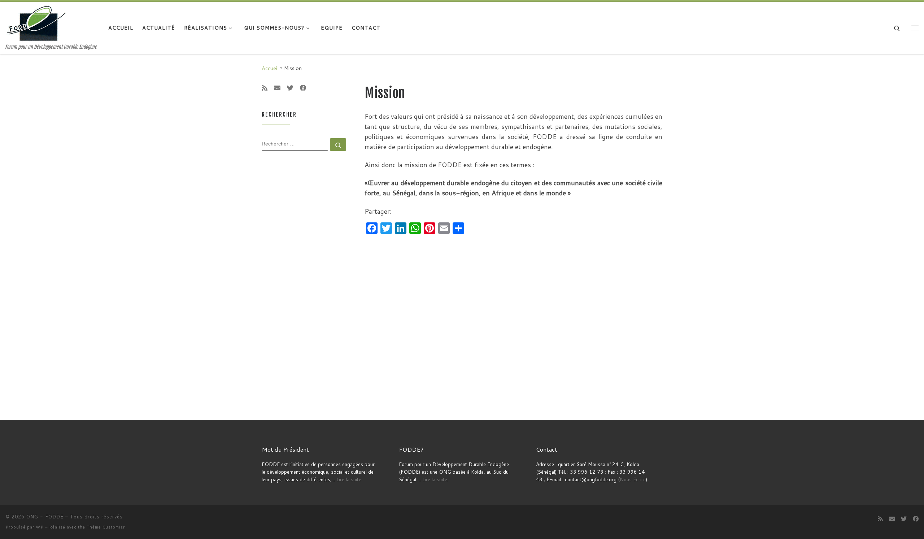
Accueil (270, 68)
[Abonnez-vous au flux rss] (264, 88)
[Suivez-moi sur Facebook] (303, 88)
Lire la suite (348, 479)
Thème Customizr (106, 527)
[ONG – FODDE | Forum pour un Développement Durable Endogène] (37, 23)
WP (40, 527)
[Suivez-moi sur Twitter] (290, 88)
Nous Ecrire (633, 479)
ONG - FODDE (45, 516)
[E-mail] (277, 88)
